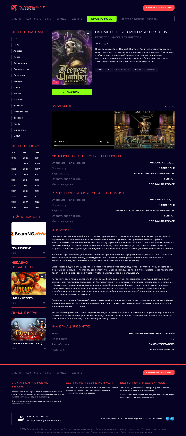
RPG (16, 38)
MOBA (17, 136)
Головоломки (21, 111)
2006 (25, 169)
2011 (13, 180)
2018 (25, 191)
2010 (37, 174)
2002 (13, 163)
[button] (166, 106)
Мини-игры (20, 130)
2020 (13, 196)
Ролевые (18, 99)
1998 (37, 152)
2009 (25, 174)
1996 (13, 207)
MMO (16, 44)
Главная (16, 18)
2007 (37, 169)
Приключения (21, 69)
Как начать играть (38, 18)
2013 (37, 180)
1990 (13, 152)
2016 (37, 185)
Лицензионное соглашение (104, 432)
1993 (37, 207)
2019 (37, 191)
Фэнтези (18, 117)
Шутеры (18, 81)
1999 (13, 158)
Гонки (17, 57)
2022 (37, 196)
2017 (13, 191)
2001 (37, 158)
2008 (14, 174)
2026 (25, 207)
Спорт (17, 87)
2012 (25, 180)
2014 (13, 185)
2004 (37, 163)
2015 (25, 185)
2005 (13, 169)
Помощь (60, 18)
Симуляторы (20, 63)
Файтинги (19, 105)
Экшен (17, 93)
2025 (37, 202)
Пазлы (17, 124)
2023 (13, 202)
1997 (25, 152)
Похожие (75, 18)
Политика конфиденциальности (136, 432)
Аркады (18, 51)
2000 (25, 158)
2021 (25, 196)
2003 (25, 163)
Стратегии (19, 75)
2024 (25, 202)
